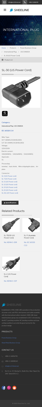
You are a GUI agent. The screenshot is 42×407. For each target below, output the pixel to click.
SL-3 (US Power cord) (9, 176)
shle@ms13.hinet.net (12, 366)
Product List (8, 60)
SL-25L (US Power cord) (10, 193)
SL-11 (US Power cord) (9, 182)
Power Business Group (9, 338)
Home (4, 48)
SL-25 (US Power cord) (9, 190)
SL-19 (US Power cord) (9, 187)
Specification (10, 203)
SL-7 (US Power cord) (9, 179)
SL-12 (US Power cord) (9, 184)
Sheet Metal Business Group (11, 343)
